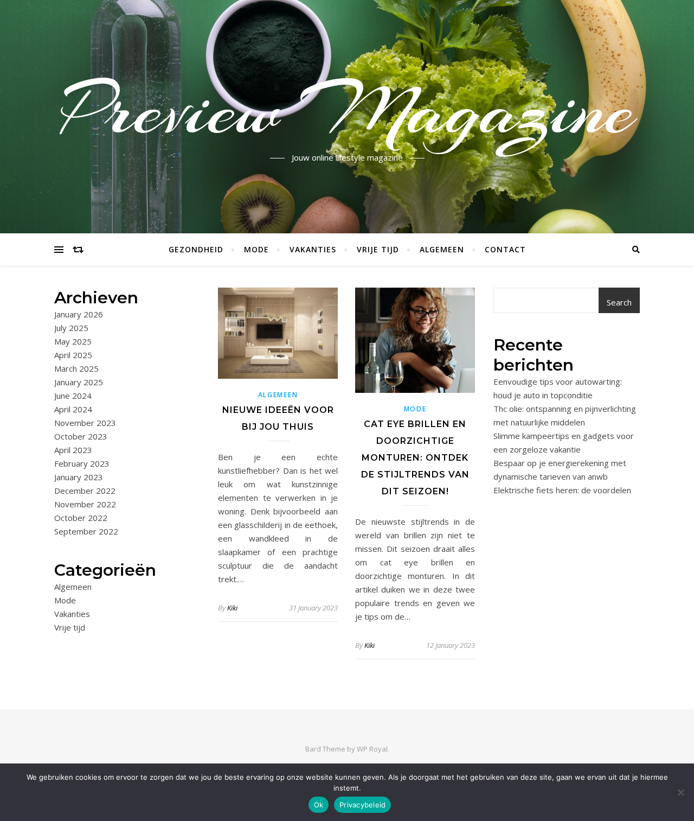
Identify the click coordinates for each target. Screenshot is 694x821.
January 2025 (78, 382)
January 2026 (78, 314)
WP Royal (372, 749)
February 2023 (82, 463)
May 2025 (73, 341)
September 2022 (86, 531)
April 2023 (73, 449)
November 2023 (85, 422)
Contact (505, 249)
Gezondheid (196, 249)
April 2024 (73, 409)
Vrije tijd (378, 249)
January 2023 (78, 477)
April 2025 (73, 354)
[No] (680, 792)
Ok (319, 804)
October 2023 (80, 436)
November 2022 (85, 504)
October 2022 (80, 517)
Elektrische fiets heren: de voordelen (562, 490)
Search (619, 302)
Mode (256, 249)
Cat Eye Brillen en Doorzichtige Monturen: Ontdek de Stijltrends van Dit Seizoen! (415, 458)
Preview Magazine (347, 110)
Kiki (232, 608)
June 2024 (73, 395)
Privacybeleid (362, 804)
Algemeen (442, 249)
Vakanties (313, 249)
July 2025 (71, 327)
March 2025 (76, 368)
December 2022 (84, 490)
